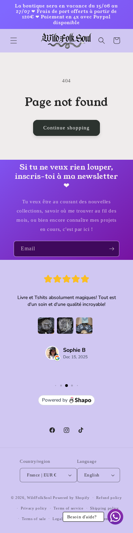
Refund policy (109, 498)
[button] (13, 40)
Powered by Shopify (71, 498)
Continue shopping (66, 127)
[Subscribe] (111, 249)
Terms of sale (34, 519)
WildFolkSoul (39, 498)
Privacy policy (34, 508)
